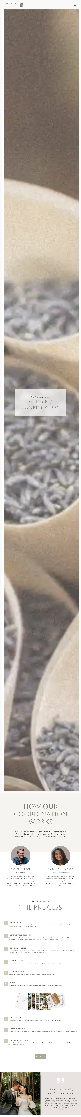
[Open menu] (75, 4)
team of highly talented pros (17, 885)
